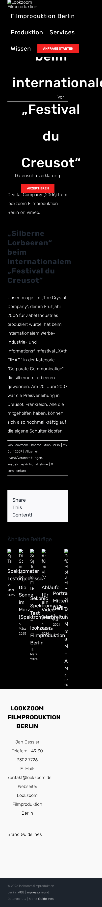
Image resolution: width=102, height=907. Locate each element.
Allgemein (32, 451)
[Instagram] (32, 855)
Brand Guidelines (24, 834)
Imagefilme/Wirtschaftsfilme (27, 464)
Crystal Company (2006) (32, 194)
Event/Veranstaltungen (24, 458)
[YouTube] (22, 855)
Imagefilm (30, 297)
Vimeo (32, 212)
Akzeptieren (38, 188)
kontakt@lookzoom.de (29, 777)
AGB (21, 892)
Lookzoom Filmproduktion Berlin (37, 445)
